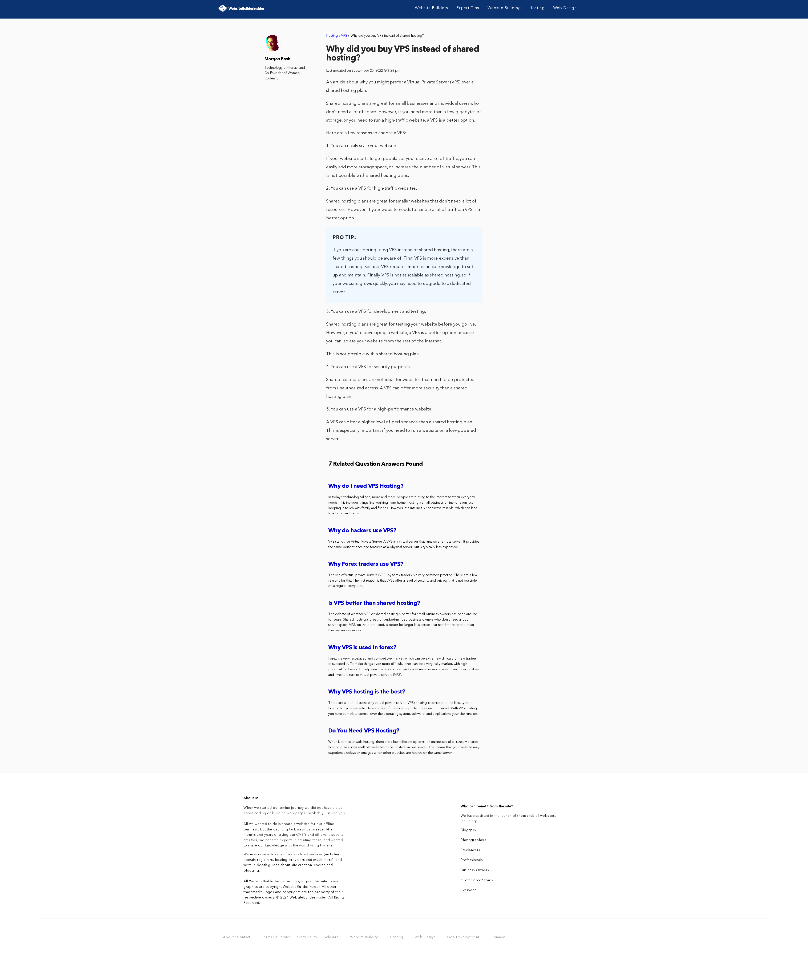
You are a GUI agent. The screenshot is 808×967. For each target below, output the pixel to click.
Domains (498, 937)
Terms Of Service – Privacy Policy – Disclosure (300, 937)
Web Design (565, 8)
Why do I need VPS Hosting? (365, 486)
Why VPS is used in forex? (362, 648)
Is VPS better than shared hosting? (374, 603)
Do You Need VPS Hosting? (363, 731)
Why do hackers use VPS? (362, 531)
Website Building (504, 8)
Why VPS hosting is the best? (366, 692)
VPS (344, 36)
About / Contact (236, 937)
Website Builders (431, 8)
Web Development (463, 937)
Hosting (537, 8)
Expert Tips (467, 8)
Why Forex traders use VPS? (365, 564)
